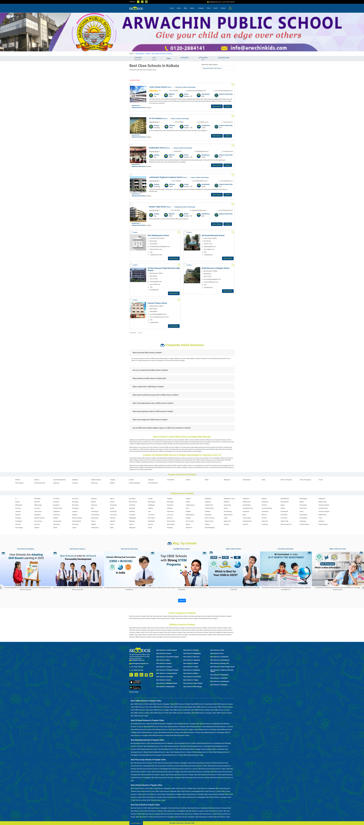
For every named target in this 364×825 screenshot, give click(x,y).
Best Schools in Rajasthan (191, 670)
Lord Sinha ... (152, 514)
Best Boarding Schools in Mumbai (175, 746)
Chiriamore (170, 505)
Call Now (227, 106)
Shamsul (150, 524)
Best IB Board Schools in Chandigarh (212, 732)
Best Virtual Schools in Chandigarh (194, 797)
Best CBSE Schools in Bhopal (200, 710)
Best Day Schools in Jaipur (208, 814)
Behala (188, 502)
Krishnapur (56, 514)
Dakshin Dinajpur (96, 479)
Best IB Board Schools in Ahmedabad (198, 726)
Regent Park (227, 521)
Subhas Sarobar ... (305, 524)
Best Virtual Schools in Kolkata (166, 618)
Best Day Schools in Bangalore (158, 808)
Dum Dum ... (37, 508)
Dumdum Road (57, 508)
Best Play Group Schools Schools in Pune (194, 766)
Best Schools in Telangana (218, 684)
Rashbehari (151, 521)
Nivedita (188, 518)
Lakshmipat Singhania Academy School (165, 177)
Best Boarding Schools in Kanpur (181, 752)
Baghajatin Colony (229, 498)
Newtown (170, 518)
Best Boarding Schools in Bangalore (162, 743)
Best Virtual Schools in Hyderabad (204, 788)
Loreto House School (158, 87)
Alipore (112, 498)
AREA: (169, 58)
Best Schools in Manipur (191, 650)
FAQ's (208, 8)
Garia (187, 508)
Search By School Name (209, 64)
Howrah (131, 479)
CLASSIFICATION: (224, 58)
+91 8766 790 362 (137, 667)
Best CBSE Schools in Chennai (223, 704)
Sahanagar (303, 521)
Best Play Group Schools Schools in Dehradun (195, 772)
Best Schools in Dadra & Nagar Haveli (222, 666)
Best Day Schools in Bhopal (190, 814)
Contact (223, 8)
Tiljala (111, 527)
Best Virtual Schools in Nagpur (172, 794)
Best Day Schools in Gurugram (185, 817)
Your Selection (136, 823)
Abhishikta (37, 498)
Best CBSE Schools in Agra (139, 716)
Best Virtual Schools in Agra (156, 800)
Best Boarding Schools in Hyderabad (209, 743)
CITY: (154, 58)
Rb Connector (190, 521)
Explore (192, 8)
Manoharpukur (228, 514)
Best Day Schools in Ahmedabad (174, 811)
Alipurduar (56, 483)
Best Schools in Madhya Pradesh (166, 683)
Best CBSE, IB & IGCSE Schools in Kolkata (159, 630)
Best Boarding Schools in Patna (202, 752)
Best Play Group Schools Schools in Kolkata (203, 763)
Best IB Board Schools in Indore (142, 729)
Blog (185, 8)
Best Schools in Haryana (164, 666)
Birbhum (17, 479)
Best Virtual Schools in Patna (172, 797)
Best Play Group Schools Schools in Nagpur (166, 772)
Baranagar (75, 502)
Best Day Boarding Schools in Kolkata (200, 616)
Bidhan (302, 502)
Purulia (321, 479)
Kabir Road (170, 511)
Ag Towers (75, 498)
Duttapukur (75, 508)
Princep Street (57, 521)
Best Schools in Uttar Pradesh (192, 683)
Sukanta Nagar (323, 524)
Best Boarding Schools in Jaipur (159, 752)
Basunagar (170, 502)
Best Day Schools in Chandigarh (164, 817)
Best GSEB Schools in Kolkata (222, 634)
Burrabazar (113, 505)
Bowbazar (94, 505)
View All (182, 600)
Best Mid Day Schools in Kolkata (221, 616)
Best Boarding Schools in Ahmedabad (199, 746)
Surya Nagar (19, 527)
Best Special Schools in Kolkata (208, 618)
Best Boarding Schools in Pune (154, 746)
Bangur (17, 502)
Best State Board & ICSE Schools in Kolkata (195, 632)
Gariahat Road (209, 508)
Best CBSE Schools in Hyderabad (201, 704)
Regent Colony (209, 521)
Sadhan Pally (284, 521)
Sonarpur (226, 524)
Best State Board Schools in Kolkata (196, 628)
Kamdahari (265, 511)
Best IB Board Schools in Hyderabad (208, 724)
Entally (112, 508)
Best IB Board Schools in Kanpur (169, 732)
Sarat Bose (75, 524)
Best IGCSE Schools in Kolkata (173, 632)
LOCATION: (138, 58)
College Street (209, 505)
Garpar (226, 508)
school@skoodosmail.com (140, 663)
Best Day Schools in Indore (214, 811)
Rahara (93, 521)
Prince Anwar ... (39, 521)
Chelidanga (151, 505)
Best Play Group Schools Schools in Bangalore (173, 763)
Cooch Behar (171, 479)
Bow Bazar (75, 505)
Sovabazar (265, 524)
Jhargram (75, 483)
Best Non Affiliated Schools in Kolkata (140, 637)
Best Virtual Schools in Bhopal (214, 794)
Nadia (263, 479)
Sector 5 (131, 524)
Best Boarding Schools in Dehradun (213, 749)
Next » (140, 333)
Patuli (320, 518)
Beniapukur (265, 502)
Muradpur (18, 518)
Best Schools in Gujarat (163, 663)
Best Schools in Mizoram (191, 657)
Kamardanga (228, 511)
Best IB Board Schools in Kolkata (175, 628)
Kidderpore (37, 514)
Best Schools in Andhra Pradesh (166, 650)
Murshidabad (247, 479)
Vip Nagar (170, 527)
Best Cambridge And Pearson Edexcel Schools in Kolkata (169, 637)
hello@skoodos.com (215, 2)
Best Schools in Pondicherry (219, 657)
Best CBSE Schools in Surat (140, 710)
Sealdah (93, 524)
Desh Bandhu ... (247, 505)
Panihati (264, 518)
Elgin (92, 508)
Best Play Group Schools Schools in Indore (212, 769)
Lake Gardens (95, 514)
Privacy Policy (133, 692)
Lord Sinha (132, 514)
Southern (245, 524)
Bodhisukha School (157, 148)
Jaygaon (74, 511)
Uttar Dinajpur (19, 483)
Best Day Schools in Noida (204, 817)
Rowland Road (247, 521)
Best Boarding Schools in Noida (173, 755)
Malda (207, 479)
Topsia (150, 527)
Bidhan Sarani (323, 502)
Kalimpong (94, 483)
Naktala (55, 518)
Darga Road (227, 505)
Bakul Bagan (303, 498)
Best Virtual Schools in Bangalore (160, 788)
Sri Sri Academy (155, 118)
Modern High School (157, 207)
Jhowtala (132, 511)
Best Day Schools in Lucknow (195, 811)
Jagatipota (56, 511)
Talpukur (36, 527)
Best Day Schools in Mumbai (154, 811)
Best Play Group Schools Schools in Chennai (165, 766)
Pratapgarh (18, 521)
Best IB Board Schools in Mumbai (175, 726)
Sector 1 (112, 524)
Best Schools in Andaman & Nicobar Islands (221, 670)
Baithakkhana (285, 498)
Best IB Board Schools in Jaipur (148, 732)
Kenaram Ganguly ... (325, 511)
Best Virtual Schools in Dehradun (193, 794)
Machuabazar (190, 514)
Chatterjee (132, 505)
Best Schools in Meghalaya (192, 653)
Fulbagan (170, 508)
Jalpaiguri (151, 479)
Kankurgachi (284, 511)
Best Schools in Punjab (190, 666)
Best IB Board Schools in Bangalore (162, 724)
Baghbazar (246, 498)
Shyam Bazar (171, 524)
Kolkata (147, 54)
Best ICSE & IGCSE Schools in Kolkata (152, 632)
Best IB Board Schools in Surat (162, 729)
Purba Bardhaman (39, 483)
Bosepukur (56, 505)
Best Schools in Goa (216, 653)
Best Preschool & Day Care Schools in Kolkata (142, 618)
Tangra (74, 527)
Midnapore (227, 479)
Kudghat (74, 514)
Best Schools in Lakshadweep (219, 660)
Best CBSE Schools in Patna (159, 713)
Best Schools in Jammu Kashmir (166, 673)
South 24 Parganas (305, 479)
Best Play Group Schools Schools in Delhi (144, 763)
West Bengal (140, 54)
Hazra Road (303, 508)
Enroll (215, 8)
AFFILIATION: (203, 58)
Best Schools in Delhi (217, 650)
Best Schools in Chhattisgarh (219, 681)
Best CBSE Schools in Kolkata (162, 54)
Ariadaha (169, 498)
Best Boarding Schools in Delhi (140, 743)
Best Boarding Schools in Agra (193, 755)
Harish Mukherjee (267, 508)
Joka (149, 511)
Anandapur (132, 498)
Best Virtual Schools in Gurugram (216, 797)
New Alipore (151, 518)
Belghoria (226, 502)
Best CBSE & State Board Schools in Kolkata (209, 630)
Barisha (112, 502)
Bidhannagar (38, 505)
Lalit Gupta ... (114, 514)
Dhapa (283, 505)
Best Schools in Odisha (190, 663)
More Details (217, 106)
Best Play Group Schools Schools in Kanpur (179, 775)
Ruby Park (265, 521)
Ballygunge (322, 498)
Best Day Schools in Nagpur (151, 814)
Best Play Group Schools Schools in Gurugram (166, 777)
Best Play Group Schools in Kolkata (157, 616)
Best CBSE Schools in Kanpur (140, 713)
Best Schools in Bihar (163, 660)
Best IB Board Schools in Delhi (140, 724)
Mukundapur (303, 514)
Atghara (188, 498)
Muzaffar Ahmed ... (40, 518)
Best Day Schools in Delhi (139, 808)
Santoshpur (56, 524)
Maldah (112, 483)
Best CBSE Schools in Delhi (139, 704)
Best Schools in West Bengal (192, 686)
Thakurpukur (95, 527)
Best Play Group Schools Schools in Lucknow (183, 769)
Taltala (55, 527)
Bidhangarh (18, 505)
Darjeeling (75, 479)
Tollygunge (132, 527)
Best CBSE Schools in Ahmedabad (181, 707)
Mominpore (284, 514)
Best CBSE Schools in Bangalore (159, 704)
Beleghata (208, 502)
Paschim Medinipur (134, 483)
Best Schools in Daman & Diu (219, 663)
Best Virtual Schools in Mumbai (166, 791)
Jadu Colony (38, 511)
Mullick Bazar (322, 514)
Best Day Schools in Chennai (218, 808)
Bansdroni (56, 502)
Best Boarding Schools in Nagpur (190, 749)
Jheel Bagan (94, 511)
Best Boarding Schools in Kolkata (178, 616)
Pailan (226, 518)
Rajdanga (132, 521)
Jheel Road (113, 511)
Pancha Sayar (247, 518)
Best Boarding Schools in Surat (169, 749)
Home (172, 8)
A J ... (17, 498)
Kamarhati (246, 511)
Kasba (301, 511)
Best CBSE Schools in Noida (222, 713)
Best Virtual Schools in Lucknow (211, 791)
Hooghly (112, 479)
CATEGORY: (185, 58)
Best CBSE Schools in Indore (223, 707)
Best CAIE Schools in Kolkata (162, 634)
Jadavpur (18, 511)
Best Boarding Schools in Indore (148, 749)
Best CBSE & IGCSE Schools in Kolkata (184, 630)
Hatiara (283, 508)
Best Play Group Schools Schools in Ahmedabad (152, 769)
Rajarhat (112, 521)
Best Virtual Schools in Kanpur (152, 797)
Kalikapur (207, 511)
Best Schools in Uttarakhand (219, 675)
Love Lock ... (170, 514)
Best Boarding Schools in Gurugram (150, 755)
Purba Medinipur (153, 483)
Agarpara (94, 498)
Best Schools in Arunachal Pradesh (167, 657)
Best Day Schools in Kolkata (137, 616)
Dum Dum (18, 508)
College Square (190, 505)
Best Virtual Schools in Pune (146, 791)
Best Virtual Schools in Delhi (140, 788)
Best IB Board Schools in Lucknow (222, 726)
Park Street (284, 518)
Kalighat (188, 511)
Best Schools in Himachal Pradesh (167, 670)
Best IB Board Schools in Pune (153, 726)
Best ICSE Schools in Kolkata (156, 628)
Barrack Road (133, 502)
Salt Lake (18, 524)
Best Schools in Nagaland (191, 660)
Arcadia (150, 498)
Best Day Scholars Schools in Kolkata (187, 618)
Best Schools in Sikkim (190, 673)
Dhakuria (264, 505)
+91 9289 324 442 (137, 670)
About (179, 8)
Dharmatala (303, 505)
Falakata (150, 508)
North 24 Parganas (286, 479)
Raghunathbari (76, 521)
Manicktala (208, 514)
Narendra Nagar (77, 518)
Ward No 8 (189, 527)
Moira (244, 514)
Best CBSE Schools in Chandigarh (180, 713)
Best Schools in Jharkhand (218, 678)
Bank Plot (37, 502)
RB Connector (171, 521)
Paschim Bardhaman (59, 479)
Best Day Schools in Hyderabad (198, 808)
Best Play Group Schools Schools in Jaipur (151, 775)
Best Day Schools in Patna (144, 817)
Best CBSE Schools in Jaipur (220, 710)
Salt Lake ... (37, 524)
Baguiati (264, 498)
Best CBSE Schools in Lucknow (203, 707)
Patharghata (303, 518)
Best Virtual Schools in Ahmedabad (188, 791)
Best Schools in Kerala (163, 680)
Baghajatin (208, 498)
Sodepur (207, 524)
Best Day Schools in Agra (222, 817)
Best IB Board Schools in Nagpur (183, 729)
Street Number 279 (286, 524)
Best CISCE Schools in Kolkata (144, 634)
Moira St (264, 514)
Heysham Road (323, 508)
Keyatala (17, 514)
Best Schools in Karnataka (164, 676)
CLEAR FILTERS (134, 80)
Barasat (93, 502)
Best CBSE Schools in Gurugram (202, 713)
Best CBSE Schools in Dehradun (180, 710)
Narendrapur (95, 518)
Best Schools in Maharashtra (165, 686)
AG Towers (56, 498)
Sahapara (321, 521)
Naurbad (112, 518)
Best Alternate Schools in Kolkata (218, 628)
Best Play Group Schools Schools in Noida (195, 777)
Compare (201, 8)
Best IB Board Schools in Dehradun (206, 729)
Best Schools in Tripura (190, 680)
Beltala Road (246, 502)
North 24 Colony (209, 518)
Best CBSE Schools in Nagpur (159, 710)
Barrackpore (151, 502)
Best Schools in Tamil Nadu (192, 676)
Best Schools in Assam (163, 653)
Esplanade (132, 508)
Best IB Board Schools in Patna (190, 732)
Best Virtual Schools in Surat (152, 794)
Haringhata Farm (248, 508)
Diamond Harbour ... (325, 505)
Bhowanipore (285, 502)
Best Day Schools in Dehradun (170, 814)
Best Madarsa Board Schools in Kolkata (200, 634)
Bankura (36, 479)
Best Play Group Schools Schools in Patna (208, 775)
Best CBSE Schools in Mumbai (159, 707)
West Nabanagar (210, 527)
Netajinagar (132, 518)
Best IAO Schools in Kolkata (180, 634)
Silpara (188, 524)
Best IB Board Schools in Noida (159, 735)
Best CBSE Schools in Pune (140, 707)
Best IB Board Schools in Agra (179, 735)
